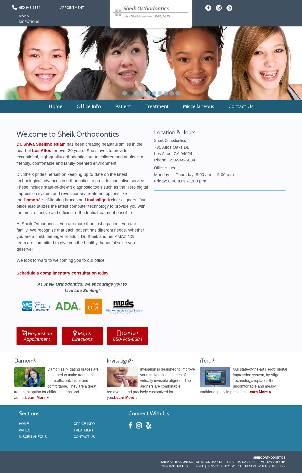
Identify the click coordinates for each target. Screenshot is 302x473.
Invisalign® (98, 200)
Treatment (84, 430)
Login (281, 466)
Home (24, 424)
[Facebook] (208, 8)
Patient (25, 430)
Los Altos (41, 150)
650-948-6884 (29, 7)
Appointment (71, 7)
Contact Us (84, 437)
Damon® (32, 200)
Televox (268, 466)
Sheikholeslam (51, 144)
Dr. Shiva (26, 144)
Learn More (35, 398)
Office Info (84, 424)
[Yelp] (229, 8)
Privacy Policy (218, 466)
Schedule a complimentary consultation (57, 273)
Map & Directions (29, 19)
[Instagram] (219, 8)
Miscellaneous (33, 437)
